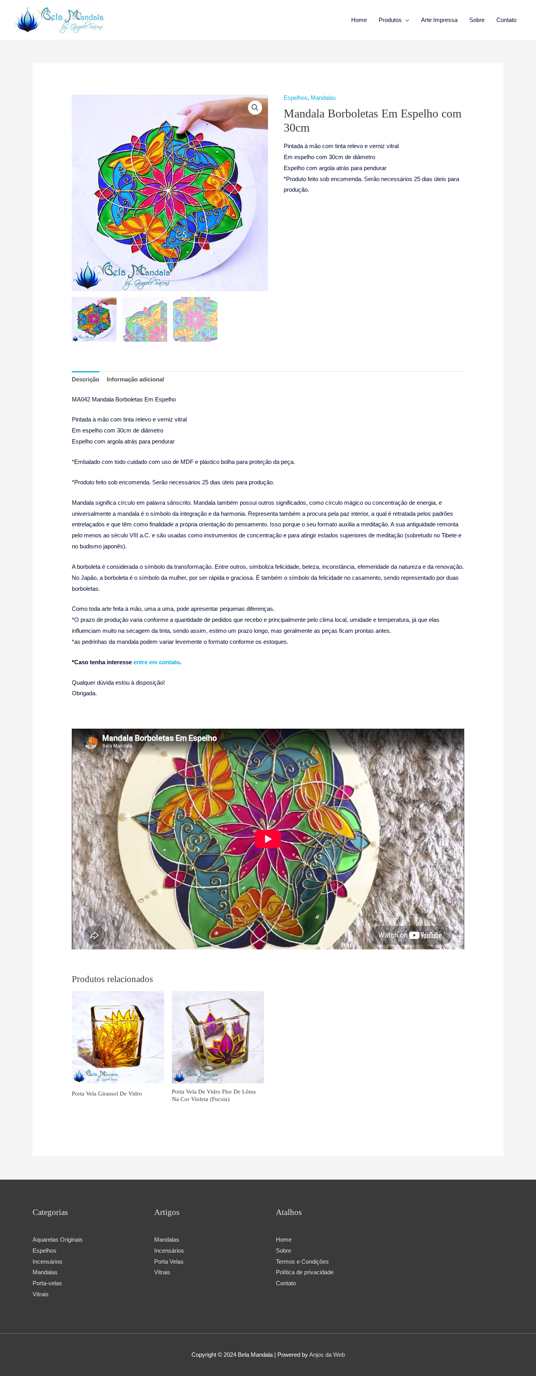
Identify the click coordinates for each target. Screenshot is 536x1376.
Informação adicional (135, 379)
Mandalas (323, 97)
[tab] (85, 379)
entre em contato (156, 662)
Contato (506, 19)
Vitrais (162, 1272)
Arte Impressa (439, 19)
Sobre (477, 19)
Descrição (85, 379)
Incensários (169, 1250)
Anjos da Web (327, 1354)
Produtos (390, 19)
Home (359, 19)
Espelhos (296, 97)
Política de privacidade (305, 1272)
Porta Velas (169, 1261)
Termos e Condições (302, 1261)
